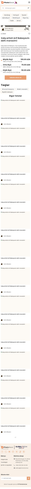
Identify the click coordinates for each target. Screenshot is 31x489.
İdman (19, 21)
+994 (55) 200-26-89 (21, 465)
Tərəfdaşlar (4, 462)
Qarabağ (7, 15)
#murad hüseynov (8, 89)
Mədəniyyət (16, 18)
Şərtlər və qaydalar (6, 465)
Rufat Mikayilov (9, 29)
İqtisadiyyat (6, 18)
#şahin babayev (7, 92)
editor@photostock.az (22, 468)
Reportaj (25, 18)
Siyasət (24, 15)
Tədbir (12, 21)
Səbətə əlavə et (15, 78)
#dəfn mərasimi (22, 89)
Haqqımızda (4, 459)
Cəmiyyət (16, 15)
